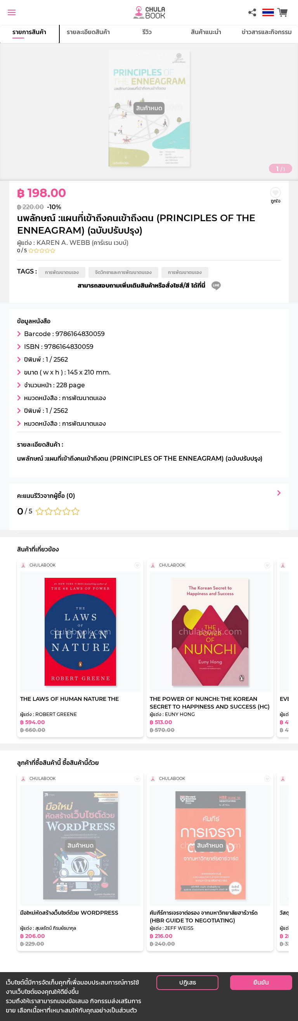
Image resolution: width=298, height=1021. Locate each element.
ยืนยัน (261, 982)
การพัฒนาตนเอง (62, 272)
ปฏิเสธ (187, 982)
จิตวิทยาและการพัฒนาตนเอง (123, 272)
